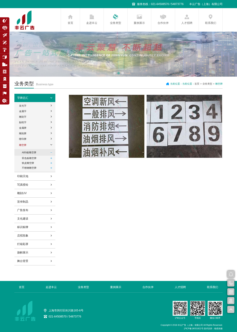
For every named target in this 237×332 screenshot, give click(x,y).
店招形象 (22, 235)
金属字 (22, 111)
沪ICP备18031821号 (193, 328)
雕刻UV (22, 193)
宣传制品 (22, 201)
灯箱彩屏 (22, 244)
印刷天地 (22, 176)
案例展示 (139, 22)
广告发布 (22, 210)
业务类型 (115, 22)
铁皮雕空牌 (28, 163)
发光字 (22, 105)
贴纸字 (22, 122)
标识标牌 (22, 227)
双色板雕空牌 (29, 158)
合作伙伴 (163, 22)
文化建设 (22, 218)
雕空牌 (22, 145)
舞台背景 (22, 261)
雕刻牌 (22, 133)
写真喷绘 (22, 184)
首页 (70, 22)
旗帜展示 (22, 252)
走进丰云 (91, 22)
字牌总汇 (22, 97)
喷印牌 (22, 139)
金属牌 (22, 127)
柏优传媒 (218, 328)
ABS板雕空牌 (29, 152)
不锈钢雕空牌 (29, 167)
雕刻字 (22, 116)
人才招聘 (186, 22)
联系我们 (210, 22)
